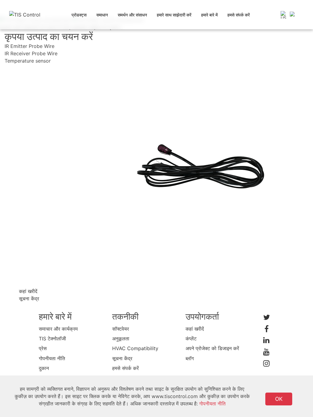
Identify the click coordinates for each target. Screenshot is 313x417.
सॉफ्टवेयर (120, 329)
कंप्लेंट (191, 338)
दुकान (44, 368)
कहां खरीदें (195, 329)
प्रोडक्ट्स (79, 14)
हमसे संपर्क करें (238, 14)
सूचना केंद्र (122, 358)
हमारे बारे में (209, 14)
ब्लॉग (190, 358)
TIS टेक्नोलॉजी (52, 338)
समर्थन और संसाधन (132, 14)
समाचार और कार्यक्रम (58, 329)
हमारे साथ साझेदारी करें (174, 14)
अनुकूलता (120, 338)
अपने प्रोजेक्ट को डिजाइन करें (212, 348)
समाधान (102, 14)
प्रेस (43, 348)
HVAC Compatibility (135, 348)
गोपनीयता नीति (52, 358)
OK (278, 399)
